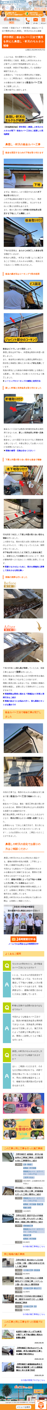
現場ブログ (15, 28)
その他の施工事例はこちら (34, 1246)
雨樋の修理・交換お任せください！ (21, 450)
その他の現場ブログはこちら (33, 1380)
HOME (5, 28)
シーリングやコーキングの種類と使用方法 (22, 381)
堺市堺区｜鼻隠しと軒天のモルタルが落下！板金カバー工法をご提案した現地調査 (23, 130)
